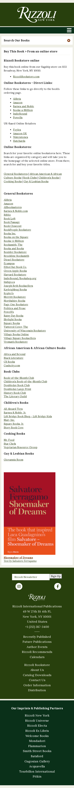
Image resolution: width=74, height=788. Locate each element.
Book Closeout (13, 226)
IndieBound (20, 113)
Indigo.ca (9, 282)
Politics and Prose (15, 308)
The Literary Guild (15, 396)
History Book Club (15, 392)
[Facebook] (57, 586)
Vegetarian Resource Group (20, 447)
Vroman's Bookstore (16, 341)
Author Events (37, 647)
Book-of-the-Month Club (19, 377)
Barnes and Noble (23, 106)
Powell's (9, 311)
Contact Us (37, 680)
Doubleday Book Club (17, 385)
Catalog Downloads (37, 675)
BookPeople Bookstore (17, 229)
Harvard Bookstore (15, 274)
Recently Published (37, 637)
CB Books (9, 361)
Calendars (37, 657)
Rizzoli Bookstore (37, 665)
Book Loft (9, 218)
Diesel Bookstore (14, 259)
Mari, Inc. (9, 420)
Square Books (12, 323)
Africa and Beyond (14, 354)
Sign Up (56, 576)
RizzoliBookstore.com (26, 76)
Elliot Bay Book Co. (15, 267)
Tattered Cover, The (16, 326)
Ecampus (9, 263)
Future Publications (37, 642)
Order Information (37, 685)
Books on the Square (16, 237)
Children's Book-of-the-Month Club (25, 381)
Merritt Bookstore (15, 297)
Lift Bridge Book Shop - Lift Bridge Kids (28, 416)
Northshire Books (14, 300)
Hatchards (19, 140)
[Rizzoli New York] (36, 15)
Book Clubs (30, 177)
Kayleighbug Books (15, 289)
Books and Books (14, 248)
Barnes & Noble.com (16, 211)
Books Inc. (10, 233)
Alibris (17, 98)
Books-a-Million (23, 110)
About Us (37, 670)
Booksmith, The (13, 244)
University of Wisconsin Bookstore (25, 330)
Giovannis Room (13, 459)
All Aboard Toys (13, 408)
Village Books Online (16, 334)
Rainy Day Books (13, 315)
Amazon (17, 102)
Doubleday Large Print (17, 389)
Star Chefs (10, 443)
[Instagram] (18, 586)
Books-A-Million (14, 241)
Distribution (37, 690)
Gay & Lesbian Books (36, 181)
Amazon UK (20, 133)
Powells (18, 117)
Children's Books (49, 177)
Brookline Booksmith (16, 255)
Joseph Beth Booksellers (18, 285)
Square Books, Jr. (14, 423)
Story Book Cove (14, 427)
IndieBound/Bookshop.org (20, 278)
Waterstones (20, 137)
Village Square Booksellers (20, 338)
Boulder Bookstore (15, 252)
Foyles (17, 129)
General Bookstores (16, 173)
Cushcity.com (12, 365)
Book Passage (12, 222)
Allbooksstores (13, 207)
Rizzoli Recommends (37, 652)
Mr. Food (9, 440)
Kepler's (9, 293)
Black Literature (13, 358)
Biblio (7, 214)
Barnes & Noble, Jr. (15, 412)
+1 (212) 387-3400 (37, 627)
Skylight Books (13, 319)
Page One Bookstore (16, 304)
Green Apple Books (15, 270)
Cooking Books (13, 181)
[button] (37, 40)
